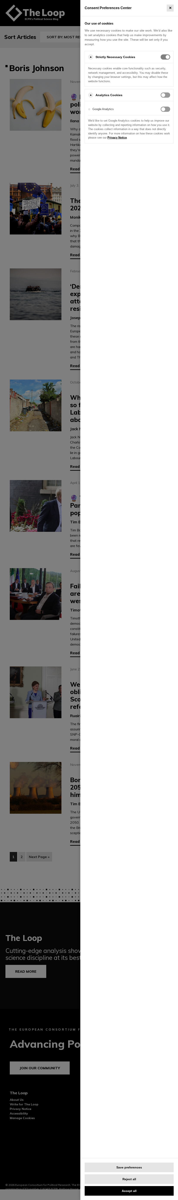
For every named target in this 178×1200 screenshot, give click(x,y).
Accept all (129, 1191)
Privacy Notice (117, 137)
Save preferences (129, 1167)
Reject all (129, 1179)
